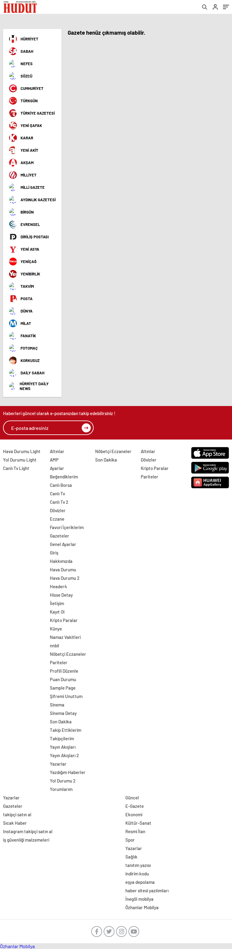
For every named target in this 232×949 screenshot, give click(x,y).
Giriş (54, 552)
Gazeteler (59, 535)
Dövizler (58, 510)
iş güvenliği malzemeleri (26, 840)
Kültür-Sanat (138, 823)
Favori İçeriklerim (67, 527)
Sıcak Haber (15, 823)
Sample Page (63, 687)
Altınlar (57, 451)
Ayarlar (57, 468)
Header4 (58, 586)
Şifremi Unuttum (66, 696)
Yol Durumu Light (20, 459)
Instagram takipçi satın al (28, 831)
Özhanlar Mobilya (142, 907)
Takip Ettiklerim (65, 730)
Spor (130, 840)
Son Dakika (61, 721)
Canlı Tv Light (16, 468)
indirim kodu (137, 873)
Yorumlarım (61, 789)
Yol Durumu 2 (63, 780)
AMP (54, 459)
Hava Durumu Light (21, 451)
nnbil (54, 645)
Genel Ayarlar (63, 544)
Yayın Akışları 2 (64, 755)
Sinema (57, 704)
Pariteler (58, 662)
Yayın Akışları (63, 747)
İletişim (57, 603)
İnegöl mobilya (139, 899)
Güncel (132, 797)
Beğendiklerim (64, 476)
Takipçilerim (62, 738)
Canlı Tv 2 (59, 502)
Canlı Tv (57, 493)
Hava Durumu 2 (64, 578)
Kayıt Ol (57, 611)
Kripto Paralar (64, 620)
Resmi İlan (135, 831)
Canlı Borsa (61, 485)
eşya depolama (140, 882)
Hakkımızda (61, 561)
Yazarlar (58, 763)
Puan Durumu (63, 679)
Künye (56, 628)
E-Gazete (134, 806)
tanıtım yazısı (138, 865)
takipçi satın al (17, 814)
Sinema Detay (63, 713)
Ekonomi (133, 814)
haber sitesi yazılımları (147, 890)
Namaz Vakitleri (65, 637)
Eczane (57, 519)
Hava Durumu (63, 569)
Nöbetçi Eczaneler (68, 654)
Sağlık (131, 856)
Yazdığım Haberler (67, 772)
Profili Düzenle (64, 671)
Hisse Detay (61, 595)
